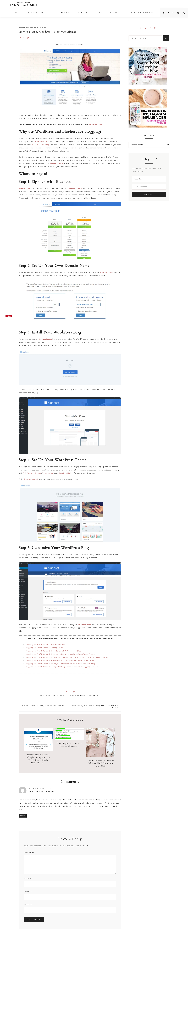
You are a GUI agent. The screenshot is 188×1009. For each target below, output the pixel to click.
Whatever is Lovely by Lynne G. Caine (24, 5)
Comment (29, 852)
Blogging (23, 27)
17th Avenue (28, 473)
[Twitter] (147, 28)
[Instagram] (156, 28)
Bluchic (38, 473)
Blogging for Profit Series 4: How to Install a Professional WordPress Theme (60, 654)
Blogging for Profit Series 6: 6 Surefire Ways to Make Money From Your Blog (59, 660)
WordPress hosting (40, 145)
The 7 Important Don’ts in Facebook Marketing (69, 744)
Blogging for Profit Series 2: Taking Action (44, 648)
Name (27, 879)
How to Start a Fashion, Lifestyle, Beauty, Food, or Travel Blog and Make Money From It (38, 758)
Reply (22, 815)
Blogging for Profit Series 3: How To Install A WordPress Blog (53, 651)
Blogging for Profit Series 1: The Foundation (45, 644)
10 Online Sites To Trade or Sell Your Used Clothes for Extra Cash (101, 763)
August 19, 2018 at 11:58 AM (41, 792)
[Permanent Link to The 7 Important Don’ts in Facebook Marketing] (69, 739)
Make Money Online (37, 27)
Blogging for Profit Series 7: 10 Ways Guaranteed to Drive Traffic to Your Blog (60, 664)
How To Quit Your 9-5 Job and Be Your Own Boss (44, 705)
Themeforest (48, 473)
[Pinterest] (151, 28)
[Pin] (27, 37)
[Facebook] (142, 28)
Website (28, 905)
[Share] (20, 37)
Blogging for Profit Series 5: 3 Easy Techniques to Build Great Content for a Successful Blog (67, 657)
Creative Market (66, 473)
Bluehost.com (42, 141)
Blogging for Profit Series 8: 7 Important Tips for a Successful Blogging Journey (61, 667)
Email (28, 892)
